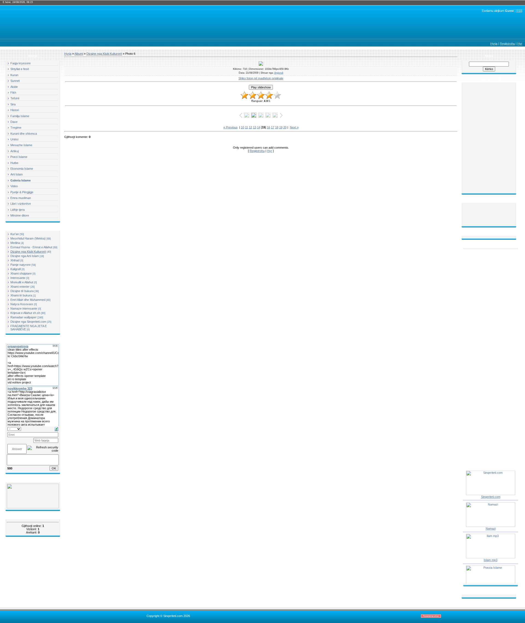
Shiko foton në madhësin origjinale (260, 78)
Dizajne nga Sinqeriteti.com (28, 321)
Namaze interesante (23, 308)
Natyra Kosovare (21, 304)
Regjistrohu (507, 43)
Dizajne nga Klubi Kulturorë (28, 251)
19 (280, 127)
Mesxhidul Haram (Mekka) (28, 238)
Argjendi (278, 72)
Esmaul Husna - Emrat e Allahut (31, 247)
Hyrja (493, 43)
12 (250, 127)
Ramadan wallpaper (23, 317)
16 (268, 127)
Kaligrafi (15, 269)
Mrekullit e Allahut (21, 282)
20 (285, 127)
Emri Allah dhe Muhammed (27, 299)
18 (276, 127)
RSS (519, 10)
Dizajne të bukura (22, 291)
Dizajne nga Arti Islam (24, 256)
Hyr (519, 43)
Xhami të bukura (21, 295)
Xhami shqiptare (21, 273)
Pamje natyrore (20, 264)
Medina (15, 242)
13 (254, 127)
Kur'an (14, 234)
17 (272, 127)
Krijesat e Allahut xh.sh (25, 313)
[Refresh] (56, 428)
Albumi (78, 53)
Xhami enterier (20, 286)
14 (258, 127)
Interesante (17, 277)
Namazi (491, 524)
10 (242, 127)
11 (246, 127)
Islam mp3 (490, 556)
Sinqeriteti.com (490, 493)
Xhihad (14, 260)
